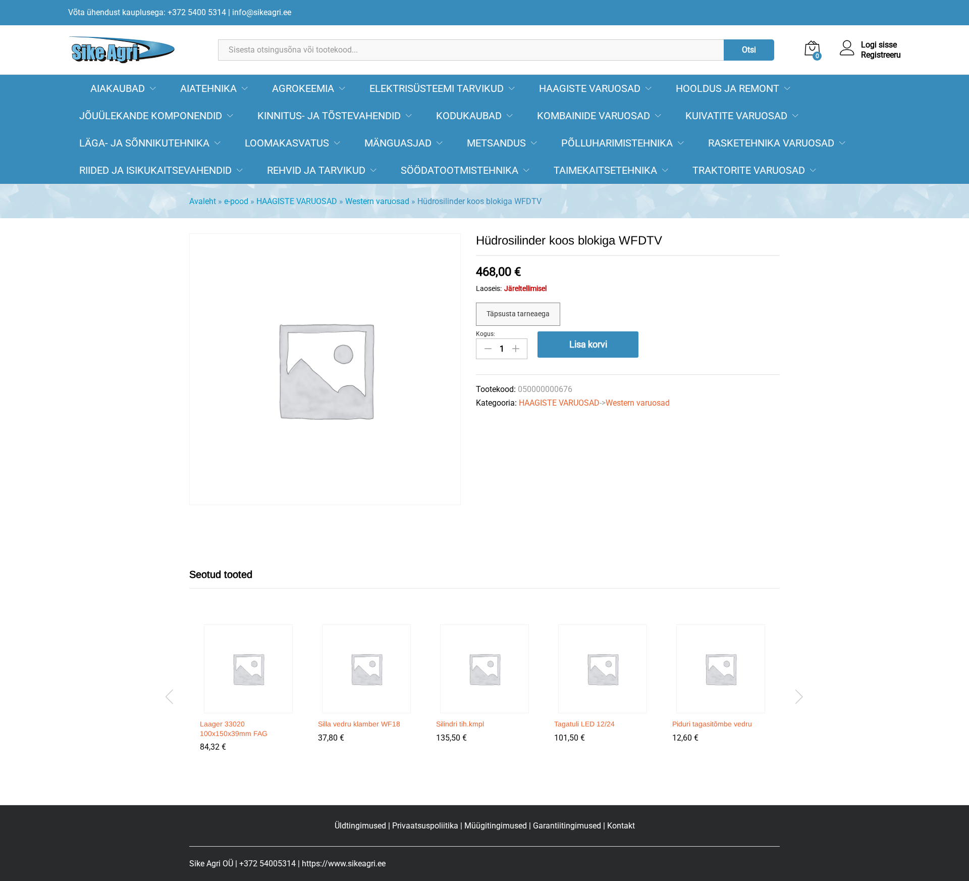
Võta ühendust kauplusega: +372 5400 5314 (147, 12)
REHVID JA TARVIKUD (316, 170)
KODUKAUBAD (469, 116)
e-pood (236, 201)
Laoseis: (489, 288)
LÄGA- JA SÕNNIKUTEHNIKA (144, 143)
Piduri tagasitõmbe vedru (712, 724)
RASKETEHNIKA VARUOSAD (771, 143)
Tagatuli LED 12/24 (584, 724)
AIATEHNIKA (208, 88)
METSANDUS (496, 143)
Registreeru (881, 55)
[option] (248, 695)
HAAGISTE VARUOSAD (589, 88)
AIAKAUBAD (117, 88)
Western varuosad (377, 201)
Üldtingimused (360, 825)
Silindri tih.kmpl (460, 724)
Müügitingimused (495, 825)
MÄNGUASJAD (398, 143)
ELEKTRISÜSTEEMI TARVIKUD (436, 88)
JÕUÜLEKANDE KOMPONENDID (150, 116)
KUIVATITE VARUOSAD (736, 116)
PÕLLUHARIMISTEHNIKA (617, 143)
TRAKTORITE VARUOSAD (748, 170)
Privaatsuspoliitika (425, 825)
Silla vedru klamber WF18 (359, 724)
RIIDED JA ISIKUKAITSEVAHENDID (155, 170)
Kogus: (485, 334)
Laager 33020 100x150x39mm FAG (233, 728)
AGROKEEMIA (303, 88)
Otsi (749, 50)
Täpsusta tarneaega (518, 314)
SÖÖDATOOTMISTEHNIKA (459, 170)
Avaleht (202, 201)
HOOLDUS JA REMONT (727, 88)
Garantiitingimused (567, 825)
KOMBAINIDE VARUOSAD (593, 116)
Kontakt (621, 825)
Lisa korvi (588, 344)
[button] (246, 707)
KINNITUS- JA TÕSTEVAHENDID (329, 116)
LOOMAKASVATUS (287, 143)
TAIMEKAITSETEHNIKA (605, 170)
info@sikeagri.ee (261, 12)
